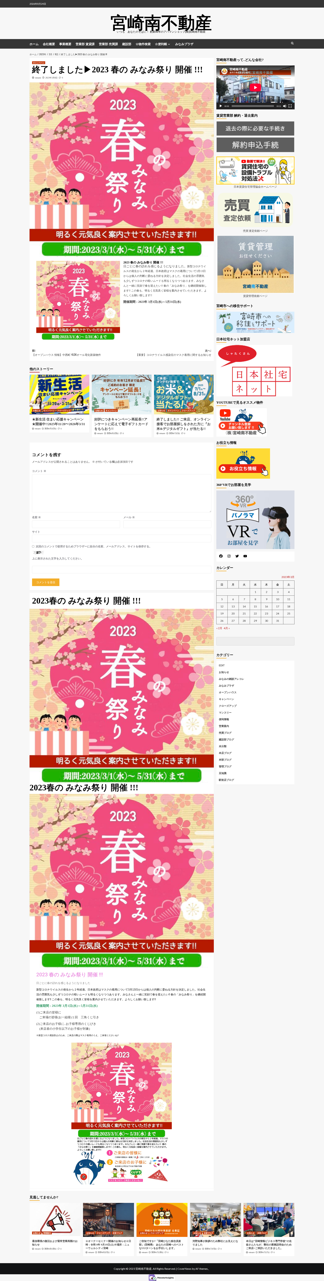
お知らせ (36, 410)
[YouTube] (245, 557)
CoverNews (184, 1268)
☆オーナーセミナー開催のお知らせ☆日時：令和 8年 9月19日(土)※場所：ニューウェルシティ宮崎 (108, 1245)
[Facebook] (221, 557)
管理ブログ (225, 766)
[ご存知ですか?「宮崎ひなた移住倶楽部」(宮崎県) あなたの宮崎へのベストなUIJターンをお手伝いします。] (162, 1220)
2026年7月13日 (211, 1248)
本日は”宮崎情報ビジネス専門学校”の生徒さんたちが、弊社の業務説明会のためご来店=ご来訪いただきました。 (269, 1245)
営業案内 (224, 725)
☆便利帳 (161, 44)
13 (233, 606)
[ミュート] (284, 106)
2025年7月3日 (174, 433)
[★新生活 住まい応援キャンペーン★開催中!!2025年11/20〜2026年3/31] (59, 394)
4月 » (227, 628)
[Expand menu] (169, 44)
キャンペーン (38, 62)
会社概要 (49, 44)
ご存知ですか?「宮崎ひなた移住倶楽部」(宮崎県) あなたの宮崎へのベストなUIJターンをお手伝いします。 (161, 1245)
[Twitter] (237, 557)
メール (129, 517)
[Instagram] (229, 557)
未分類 (222, 746)
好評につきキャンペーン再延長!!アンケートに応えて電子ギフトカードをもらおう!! (121, 424)
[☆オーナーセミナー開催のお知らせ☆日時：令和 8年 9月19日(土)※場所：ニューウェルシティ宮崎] (108, 1220)
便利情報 (224, 719)
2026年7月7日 (264, 1252)
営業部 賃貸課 (85, 44)
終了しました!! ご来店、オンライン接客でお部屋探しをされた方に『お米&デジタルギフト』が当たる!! (184, 424)
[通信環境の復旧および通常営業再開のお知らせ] (55, 1220)
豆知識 (222, 773)
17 (277, 606)
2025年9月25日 (113, 433)
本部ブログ (225, 759)
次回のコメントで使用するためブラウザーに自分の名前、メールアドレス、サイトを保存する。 (94, 546)
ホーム (34, 44)
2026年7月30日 (157, 1252)
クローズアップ (63, 410)
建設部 (126, 44)
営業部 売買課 (108, 44)
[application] (255, 87)
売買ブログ (225, 732)
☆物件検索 (143, 44)
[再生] (220, 106)
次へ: (173, 352)
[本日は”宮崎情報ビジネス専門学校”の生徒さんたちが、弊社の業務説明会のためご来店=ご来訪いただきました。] (269, 1220)
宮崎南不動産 (161, 21)
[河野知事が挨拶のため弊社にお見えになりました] (215, 1220)
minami (38, 78)
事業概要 (65, 44)
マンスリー (225, 712)
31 (277, 620)
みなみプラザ (184, 44)
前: (66, 352)
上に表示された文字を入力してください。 (57, 558)
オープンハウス (228, 692)
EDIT (222, 665)
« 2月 (219, 628)
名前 (36, 517)
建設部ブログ (226, 739)
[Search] (292, 43)
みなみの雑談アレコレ (231, 678)
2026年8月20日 (50, 1248)
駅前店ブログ (226, 779)
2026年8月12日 (104, 1252)
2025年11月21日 (51, 428)
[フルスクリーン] (290, 106)
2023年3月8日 (51, 78)
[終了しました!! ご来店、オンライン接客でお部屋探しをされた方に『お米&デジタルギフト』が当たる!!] (184, 394)
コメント (39, 471)
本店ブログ (225, 752)
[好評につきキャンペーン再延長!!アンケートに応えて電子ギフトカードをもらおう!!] (122, 394)
